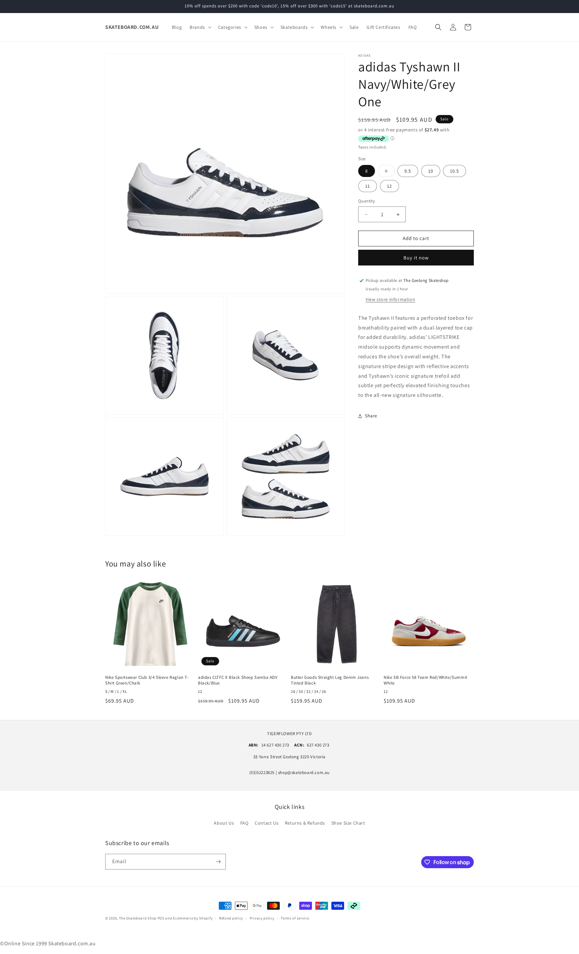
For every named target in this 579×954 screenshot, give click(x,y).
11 (367, 186)
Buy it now (416, 257)
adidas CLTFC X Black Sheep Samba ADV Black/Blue (238, 680)
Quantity (366, 201)
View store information (390, 299)
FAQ (244, 823)
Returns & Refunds (305, 823)
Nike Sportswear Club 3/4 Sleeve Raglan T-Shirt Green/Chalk (147, 680)
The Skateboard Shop (137, 918)
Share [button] (371, 416)
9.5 (407, 171)
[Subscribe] (218, 862)
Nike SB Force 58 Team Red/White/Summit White (425, 680)
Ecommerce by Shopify (192, 918)
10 (430, 171)
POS (161, 918)
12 (389, 186)
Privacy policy (262, 918)
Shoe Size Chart (348, 823)
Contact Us (266, 823)
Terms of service (295, 918)
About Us (224, 823)
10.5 (454, 171)
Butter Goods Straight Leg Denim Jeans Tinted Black (330, 680)
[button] (200, 27)
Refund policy (231, 918)
